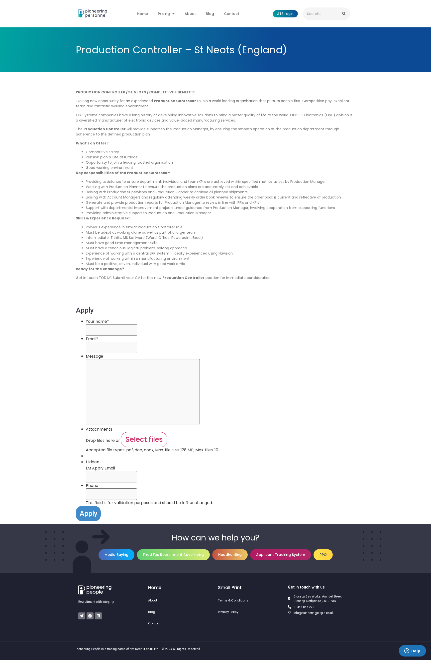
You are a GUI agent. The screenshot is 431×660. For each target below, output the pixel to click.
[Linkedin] (98, 615)
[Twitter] (81, 615)
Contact (231, 13)
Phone (92, 486)
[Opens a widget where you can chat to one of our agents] (412, 651)
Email (92, 339)
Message (94, 356)
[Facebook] (90, 615)
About (190, 13)
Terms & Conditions (233, 600)
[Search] (344, 13)
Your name (97, 322)
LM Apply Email (100, 468)
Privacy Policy (228, 612)
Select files (144, 439)
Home (142, 13)
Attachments (99, 429)
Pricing (164, 13)
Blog (210, 13)
